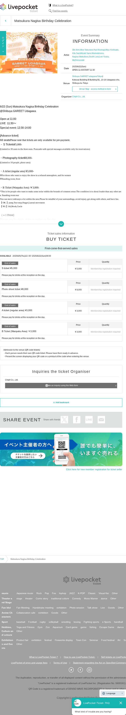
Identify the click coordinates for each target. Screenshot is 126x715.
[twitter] (73, 670)
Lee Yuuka (104, 57)
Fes (54, 593)
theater (29, 598)
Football (32, 622)
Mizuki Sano (85, 53)
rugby (43, 622)
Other (115, 593)
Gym (40, 627)
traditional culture (60, 598)
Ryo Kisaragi (99, 50)
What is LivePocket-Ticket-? (43, 657)
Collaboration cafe (25, 612)
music (5, 593)
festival (48, 640)
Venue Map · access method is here (95, 89)
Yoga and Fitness (25, 627)
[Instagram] (91, 670)
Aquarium (58, 627)
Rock (39, 593)
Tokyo (99, 76)
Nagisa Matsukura (80, 57)
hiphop (62, 593)
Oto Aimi (76, 50)
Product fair (22, 640)
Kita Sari (76, 53)
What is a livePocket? (62, 5)
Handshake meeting (43, 607)
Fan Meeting (23, 607)
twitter (64, 419)
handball (118, 622)
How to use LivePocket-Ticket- (79, 657)
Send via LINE (89, 419)
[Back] (5, 21)
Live (103, 607)
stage (19, 598)
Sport (5, 622)
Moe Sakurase (86, 50)
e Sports (106, 622)
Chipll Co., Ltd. (78, 96)
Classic (91, 593)
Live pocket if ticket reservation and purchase (19, 7)
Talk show (92, 607)
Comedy (76, 598)
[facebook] (82, 670)
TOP (2, 559)
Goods (111, 607)
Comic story (42, 598)
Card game (71, 627)
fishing (93, 627)
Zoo (48, 627)
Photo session (77, 607)
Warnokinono (98, 53)
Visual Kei (104, 593)
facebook (76, 419)
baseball (20, 622)
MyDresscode (78, 60)
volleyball (53, 622)
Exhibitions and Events (7, 644)
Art (118, 640)
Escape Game (106, 627)
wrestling (66, 622)
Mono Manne (91, 598)
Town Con (81, 640)
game (83, 627)
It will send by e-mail (101, 419)
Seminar (93, 640)
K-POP (81, 593)
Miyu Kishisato (111, 50)
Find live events (60, 11)
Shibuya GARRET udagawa (84, 76)
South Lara (94, 57)
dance (104, 598)
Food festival (108, 640)
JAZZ (72, 593)
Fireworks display (64, 640)
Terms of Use (60, 662)
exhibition (61, 607)
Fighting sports (91, 622)
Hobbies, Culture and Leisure (7, 631)
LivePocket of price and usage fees (29, 662)
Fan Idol (6, 607)
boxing (77, 622)
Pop (47, 593)
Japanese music (24, 593)
